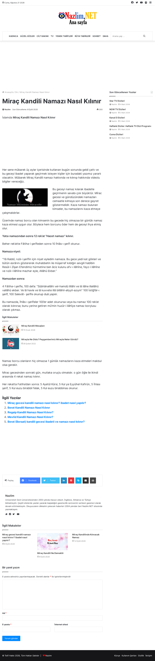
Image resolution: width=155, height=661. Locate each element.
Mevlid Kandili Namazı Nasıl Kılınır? (30, 417)
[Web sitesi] (7, 514)
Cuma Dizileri (116, 134)
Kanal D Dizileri (117, 117)
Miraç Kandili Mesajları (33, 325)
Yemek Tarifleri (64, 36)
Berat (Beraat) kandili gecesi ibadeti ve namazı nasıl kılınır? (46, 421)
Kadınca (13, 36)
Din (16, 92)
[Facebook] (11, 514)
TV (52, 36)
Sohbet (96, 36)
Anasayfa (8, 92)
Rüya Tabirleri (82, 36)
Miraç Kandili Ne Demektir (50, 553)
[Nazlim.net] (77, 18)
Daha (105, 36)
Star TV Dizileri (117, 101)
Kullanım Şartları (129, 655)
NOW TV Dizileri (117, 109)
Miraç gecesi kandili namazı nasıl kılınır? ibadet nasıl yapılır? (47, 403)
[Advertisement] (77, 65)
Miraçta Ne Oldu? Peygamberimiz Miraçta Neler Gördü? (49, 339)
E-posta (6, 624)
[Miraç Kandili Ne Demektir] (52, 541)
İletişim (148, 655)
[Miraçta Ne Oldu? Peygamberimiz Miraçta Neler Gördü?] (10, 343)
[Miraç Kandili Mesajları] (10, 330)
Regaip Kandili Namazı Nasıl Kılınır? (30, 412)
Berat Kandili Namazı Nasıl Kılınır (29, 407)
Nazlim (8, 109)
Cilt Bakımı (43, 36)
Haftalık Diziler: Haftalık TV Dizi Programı (130, 126)
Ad (4, 613)
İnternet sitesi (61, 624)
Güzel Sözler (27, 36)
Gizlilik (141, 655)
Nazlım (48, 655)
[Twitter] (14, 514)
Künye (117, 655)
